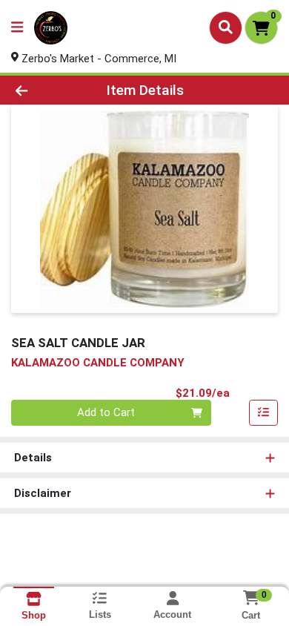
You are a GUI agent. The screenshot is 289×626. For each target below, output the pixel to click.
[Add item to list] (264, 413)
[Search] (226, 27)
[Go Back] (44, 90)
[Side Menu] (17, 28)
